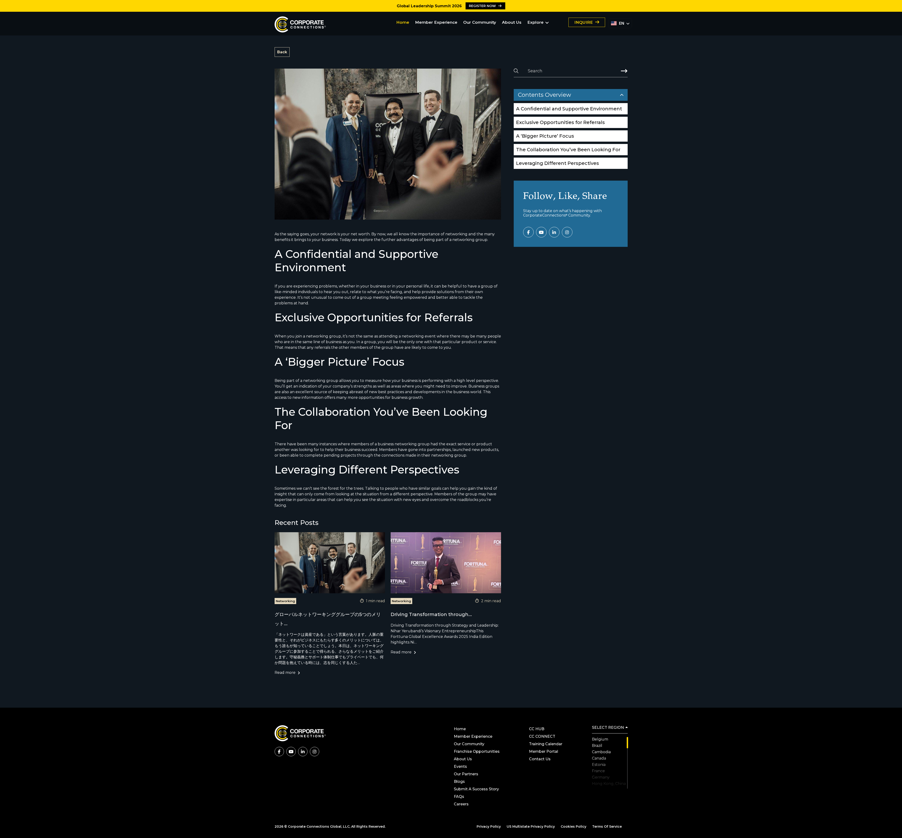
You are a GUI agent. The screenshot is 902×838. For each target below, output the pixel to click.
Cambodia (601, 752)
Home (402, 22)
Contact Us (540, 759)
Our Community (479, 22)
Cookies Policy (573, 826)
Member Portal (543, 751)
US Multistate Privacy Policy (531, 826)
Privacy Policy (489, 826)
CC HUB (536, 729)
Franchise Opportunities (477, 751)
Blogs (459, 781)
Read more (285, 672)
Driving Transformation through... (431, 614)
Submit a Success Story (476, 789)
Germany (601, 777)
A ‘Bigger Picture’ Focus (545, 136)
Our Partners (466, 774)
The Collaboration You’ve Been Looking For (568, 149)
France (598, 771)
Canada (599, 758)
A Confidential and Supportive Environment (569, 109)
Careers (461, 804)
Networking (285, 601)
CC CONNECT (542, 736)
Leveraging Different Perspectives (557, 163)
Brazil (597, 745)
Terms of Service (607, 826)
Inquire (583, 22)
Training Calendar (545, 744)
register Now (482, 6)
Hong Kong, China (609, 783)
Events (460, 766)
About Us (511, 22)
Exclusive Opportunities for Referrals (561, 122)
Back (282, 52)
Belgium (600, 739)
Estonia (599, 764)
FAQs (459, 796)
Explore (535, 22)
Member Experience (436, 22)
